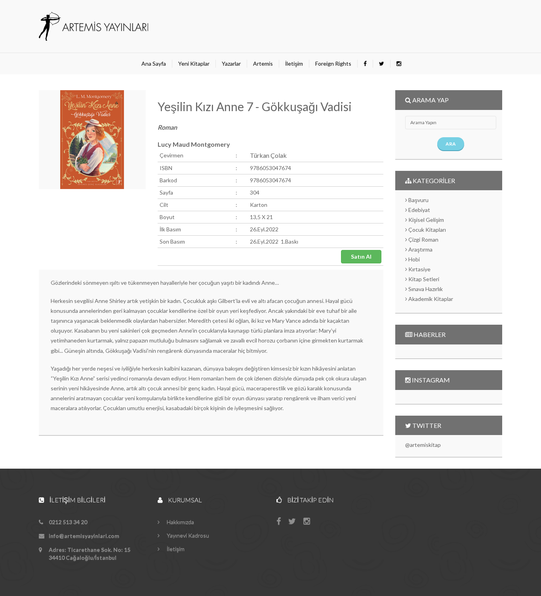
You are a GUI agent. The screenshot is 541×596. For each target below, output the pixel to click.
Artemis (263, 63)
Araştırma (419, 249)
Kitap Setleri (423, 279)
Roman (167, 127)
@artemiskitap (423, 444)
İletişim (294, 63)
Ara (451, 144)
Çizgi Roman (422, 239)
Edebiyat (418, 209)
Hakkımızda (180, 521)
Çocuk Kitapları (426, 229)
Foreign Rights (333, 63)
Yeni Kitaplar (194, 63)
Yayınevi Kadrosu (187, 535)
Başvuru (418, 200)
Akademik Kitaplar (430, 298)
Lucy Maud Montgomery (194, 144)
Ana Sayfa (153, 63)
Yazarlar (231, 63)
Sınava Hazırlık (425, 289)
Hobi (413, 259)
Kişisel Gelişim (425, 219)
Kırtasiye (419, 269)
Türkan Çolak (268, 155)
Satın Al (361, 256)
